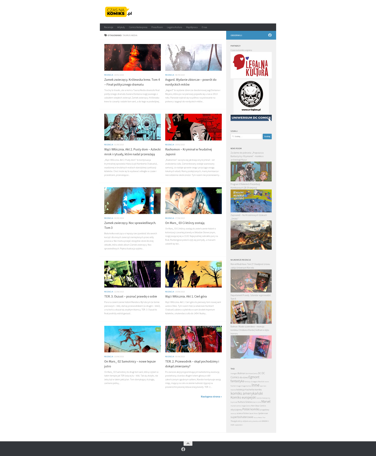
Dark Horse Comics (252, 373)
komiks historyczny (263, 398)
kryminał (234, 402)
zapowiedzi (239, 425)
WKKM (264, 421)
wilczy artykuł (242, 421)
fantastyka (237, 381)
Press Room (157, 27)
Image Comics (246, 386)
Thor (263, 417)
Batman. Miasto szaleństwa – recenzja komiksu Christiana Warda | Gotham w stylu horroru (250, 330)
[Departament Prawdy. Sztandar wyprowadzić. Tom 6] (251, 323)
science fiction (243, 413)
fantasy (247, 381)
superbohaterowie (242, 417)
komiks (258, 389)
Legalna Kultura (174, 27)
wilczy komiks (253, 421)
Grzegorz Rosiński (257, 381)
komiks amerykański (247, 393)
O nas (204, 27)
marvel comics (236, 406)
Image (238, 386)
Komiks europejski (243, 397)
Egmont (254, 377)
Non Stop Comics (258, 405)
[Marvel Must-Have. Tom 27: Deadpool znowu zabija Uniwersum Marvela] (251, 291)
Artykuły (121, 27)
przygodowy (264, 409)
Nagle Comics (246, 406)
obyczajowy (236, 409)
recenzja (233, 413)
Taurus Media (258, 417)
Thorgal (234, 421)
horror (267, 382)
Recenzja (108, 75)
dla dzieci (244, 377)
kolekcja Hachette (245, 389)
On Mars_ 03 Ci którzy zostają (184, 223)
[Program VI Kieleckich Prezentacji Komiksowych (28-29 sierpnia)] (251, 211)
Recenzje (108, 27)
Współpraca (192, 27)
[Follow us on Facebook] (270, 35)
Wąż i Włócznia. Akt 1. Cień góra (186, 296)
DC (259, 373)
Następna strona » (211, 396)
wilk (259, 421)
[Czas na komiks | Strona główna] (118, 12)
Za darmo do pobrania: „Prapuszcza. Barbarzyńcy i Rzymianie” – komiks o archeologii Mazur (247, 156)
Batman (241, 373)
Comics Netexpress (138, 27)
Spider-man (263, 413)
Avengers (234, 373)
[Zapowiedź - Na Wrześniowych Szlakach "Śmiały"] (251, 248)
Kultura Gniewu (245, 401)
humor (233, 386)
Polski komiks (251, 409)
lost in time (257, 402)
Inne (255, 385)
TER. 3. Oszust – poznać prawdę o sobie (130, 296)
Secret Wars (253, 413)
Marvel (265, 401)
